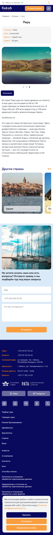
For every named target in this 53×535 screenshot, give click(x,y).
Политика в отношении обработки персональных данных (17, 478)
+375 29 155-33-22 (25, 355)
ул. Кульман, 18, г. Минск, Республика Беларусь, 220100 (30, 361)
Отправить (26, 329)
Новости (5, 450)
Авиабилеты (7, 428)
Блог (4, 466)
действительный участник (37, 384)
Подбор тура (7, 412)
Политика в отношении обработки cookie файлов (13, 493)
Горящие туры (8, 417)
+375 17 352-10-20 (25, 375)
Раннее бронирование (12, 422)
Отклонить (26, 521)
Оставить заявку (34, 8)
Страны (5, 438)
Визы (4, 443)
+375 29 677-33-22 (25, 351)
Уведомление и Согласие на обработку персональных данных (17, 485)
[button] (48, 8)
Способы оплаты (9, 471)
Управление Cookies (26, 527)
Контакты (6, 461)
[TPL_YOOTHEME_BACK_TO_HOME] (7, 8)
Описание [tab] (7, 93)
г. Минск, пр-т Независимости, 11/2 (33, 366)
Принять (26, 515)
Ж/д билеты (7, 433)
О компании (7, 456)
